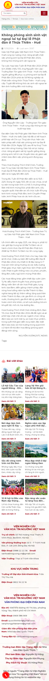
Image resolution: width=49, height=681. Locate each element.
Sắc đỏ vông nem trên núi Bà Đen (11, 462)
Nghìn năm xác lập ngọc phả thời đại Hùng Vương (35, 425)
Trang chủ (6, 19)
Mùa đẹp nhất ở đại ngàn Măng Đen (35, 462)
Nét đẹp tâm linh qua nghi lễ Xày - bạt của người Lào (12, 425)
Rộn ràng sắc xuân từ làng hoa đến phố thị (35, 500)
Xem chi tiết (8, 401)
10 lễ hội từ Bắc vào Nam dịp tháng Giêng (12, 500)
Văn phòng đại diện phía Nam (24, 602)
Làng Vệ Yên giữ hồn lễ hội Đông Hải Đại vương (36, 388)
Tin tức (15, 19)
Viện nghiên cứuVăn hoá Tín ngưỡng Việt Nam (24, 528)
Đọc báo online (27, 19)
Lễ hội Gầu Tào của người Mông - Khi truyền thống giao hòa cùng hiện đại (12, 389)
